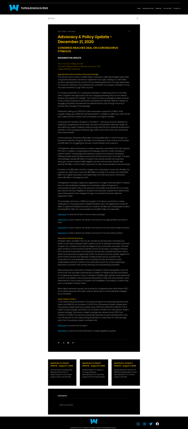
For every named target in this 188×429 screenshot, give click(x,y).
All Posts (51, 18)
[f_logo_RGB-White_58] (157, 423)
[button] (137, 18)
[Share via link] (73, 343)
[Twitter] (151, 423)
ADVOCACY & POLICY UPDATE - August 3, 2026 (125, 364)
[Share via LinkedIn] (68, 343)
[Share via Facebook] (59, 343)
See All (137, 356)
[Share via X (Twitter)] (63, 343)
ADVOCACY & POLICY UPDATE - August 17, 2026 (61, 364)
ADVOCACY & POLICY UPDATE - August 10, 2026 (93, 364)
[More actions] (129, 31)
